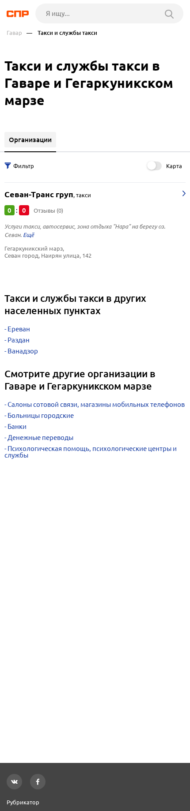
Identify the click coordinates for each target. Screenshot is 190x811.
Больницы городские (41, 415)
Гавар (14, 33)
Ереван (19, 329)
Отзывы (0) (48, 210)
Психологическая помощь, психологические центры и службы (90, 451)
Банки (17, 426)
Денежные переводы (40, 437)
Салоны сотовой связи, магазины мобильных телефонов (96, 404)
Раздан (19, 340)
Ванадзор (23, 351)
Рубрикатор (23, 802)
